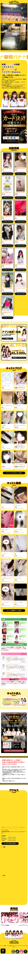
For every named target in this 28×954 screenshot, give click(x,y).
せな (16, 555)
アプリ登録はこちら (7, 338)
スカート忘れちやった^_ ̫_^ (8, 405)
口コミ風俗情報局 (19, 644)
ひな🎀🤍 (4, 425)
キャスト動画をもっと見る (14, 610)
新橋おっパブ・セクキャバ (10, 644)
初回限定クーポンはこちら (19, 357)
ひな (3, 531)
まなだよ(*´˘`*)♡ (6, 386)
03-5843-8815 (11, 843)
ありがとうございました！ (21, 425)
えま (3, 555)
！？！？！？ (4, 445)
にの (3, 580)
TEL (25, 952)
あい (16, 604)
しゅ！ (3, 464)
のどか (16, 531)
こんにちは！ (18, 405)
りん (3, 507)
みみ (16, 507)
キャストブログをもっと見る (14, 473)
